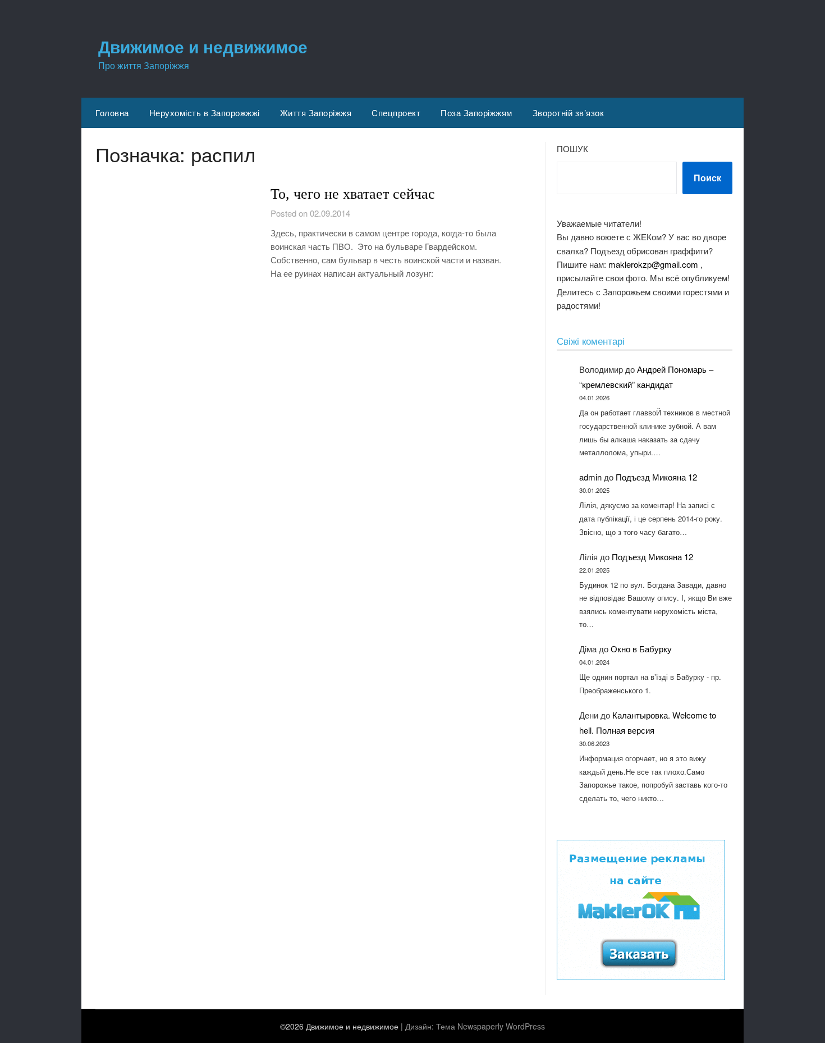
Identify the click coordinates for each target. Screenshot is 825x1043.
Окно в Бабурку (641, 649)
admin (590, 477)
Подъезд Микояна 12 (656, 477)
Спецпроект (396, 112)
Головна (112, 112)
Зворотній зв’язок (568, 112)
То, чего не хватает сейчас (353, 194)
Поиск (707, 177)
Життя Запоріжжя (316, 112)
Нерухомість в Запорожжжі (204, 112)
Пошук (572, 148)
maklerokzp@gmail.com (653, 264)
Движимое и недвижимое (203, 46)
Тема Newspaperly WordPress (490, 1026)
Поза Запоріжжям (476, 112)
